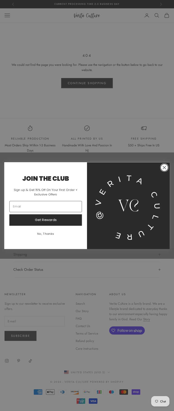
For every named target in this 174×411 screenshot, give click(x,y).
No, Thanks (45, 233)
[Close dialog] (164, 167)
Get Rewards (46, 219)
